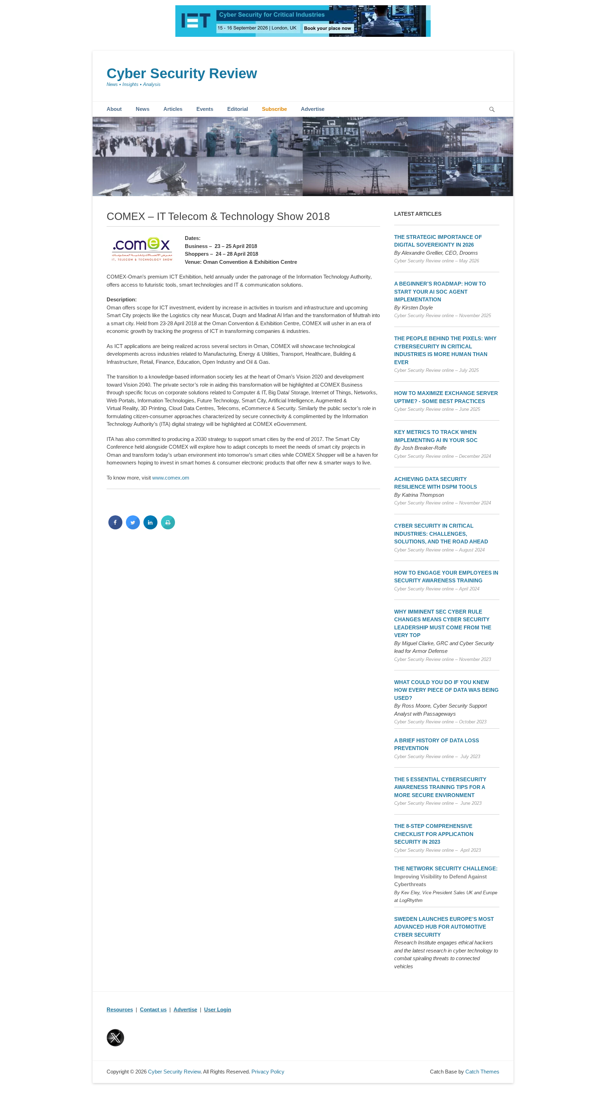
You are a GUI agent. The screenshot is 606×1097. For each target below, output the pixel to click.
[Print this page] (168, 527)
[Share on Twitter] (133, 527)
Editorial (237, 109)
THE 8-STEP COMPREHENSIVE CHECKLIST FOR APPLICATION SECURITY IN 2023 (433, 834)
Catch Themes (482, 1072)
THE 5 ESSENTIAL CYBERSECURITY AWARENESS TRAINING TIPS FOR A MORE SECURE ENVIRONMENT (440, 787)
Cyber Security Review (182, 73)
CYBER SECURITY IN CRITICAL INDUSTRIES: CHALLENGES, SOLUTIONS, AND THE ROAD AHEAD (441, 533)
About (114, 109)
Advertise (312, 109)
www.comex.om (170, 478)
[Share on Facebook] (115, 527)
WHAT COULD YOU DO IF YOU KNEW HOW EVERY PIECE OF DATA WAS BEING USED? (446, 690)
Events (204, 109)
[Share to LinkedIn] (150, 527)
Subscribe (274, 109)
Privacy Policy (267, 1072)
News (142, 109)
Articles (172, 109)
